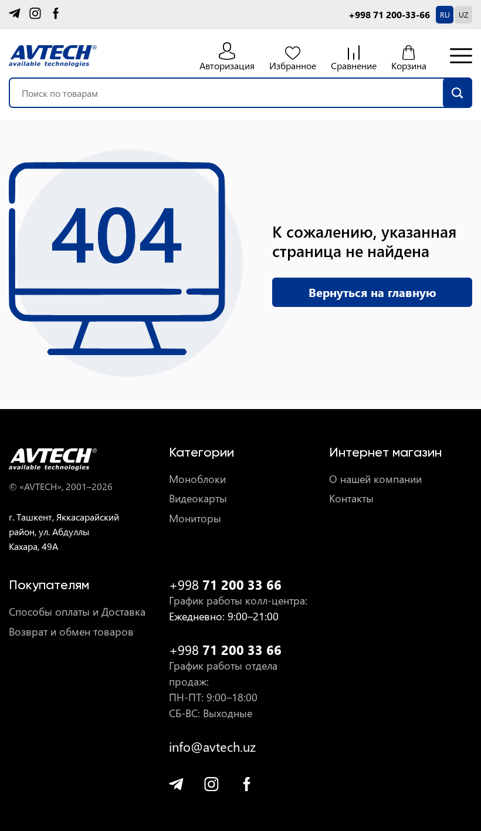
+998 (225, 585)
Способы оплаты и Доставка (77, 612)
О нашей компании (375, 479)
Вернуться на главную (372, 292)
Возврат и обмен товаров (71, 632)
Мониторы (195, 518)
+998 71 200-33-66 (389, 15)
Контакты (351, 498)
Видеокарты (198, 498)
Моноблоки (197, 479)
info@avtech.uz (212, 747)
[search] (457, 92)
